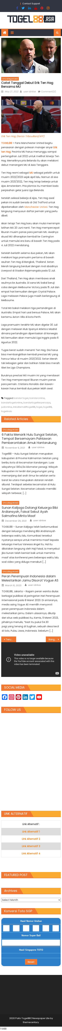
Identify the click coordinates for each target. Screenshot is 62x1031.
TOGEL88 (7, 143)
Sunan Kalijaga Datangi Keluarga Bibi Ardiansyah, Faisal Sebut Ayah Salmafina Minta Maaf (30, 512)
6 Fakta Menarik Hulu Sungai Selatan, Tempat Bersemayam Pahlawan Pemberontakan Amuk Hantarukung (30, 439)
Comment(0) (48, 91)
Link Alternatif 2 (31, 839)
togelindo (6, 411)
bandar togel (21, 398)
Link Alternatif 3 (31, 846)
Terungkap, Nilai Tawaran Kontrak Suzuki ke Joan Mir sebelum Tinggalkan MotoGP (11, 639)
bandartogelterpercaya (36, 402)
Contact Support (31, 3)
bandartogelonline (11, 402)
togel (39, 407)
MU (31, 172)
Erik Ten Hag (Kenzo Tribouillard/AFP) (22, 136)
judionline (6, 407)
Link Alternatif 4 (31, 853)
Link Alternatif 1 (31, 831)
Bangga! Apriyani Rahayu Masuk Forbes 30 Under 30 (55, 639)
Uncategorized (10, 78)
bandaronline (37, 398)
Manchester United (35, 207)
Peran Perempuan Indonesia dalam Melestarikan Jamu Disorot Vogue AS (30, 578)
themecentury (31, 1022)
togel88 (47, 407)
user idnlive (29, 91)
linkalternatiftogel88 (24, 407)
